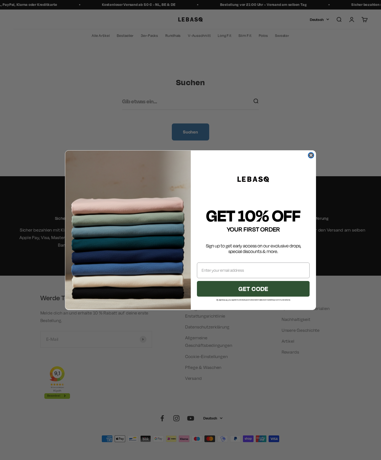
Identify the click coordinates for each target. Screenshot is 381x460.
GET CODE (253, 288)
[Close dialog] (311, 155)
